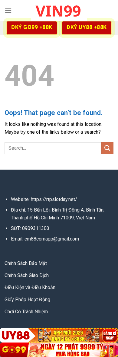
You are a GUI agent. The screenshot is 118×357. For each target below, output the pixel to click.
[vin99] (59, 10)
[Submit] (107, 148)
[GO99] (59, 350)
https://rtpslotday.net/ (54, 199)
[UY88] (59, 335)
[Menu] (8, 10)
